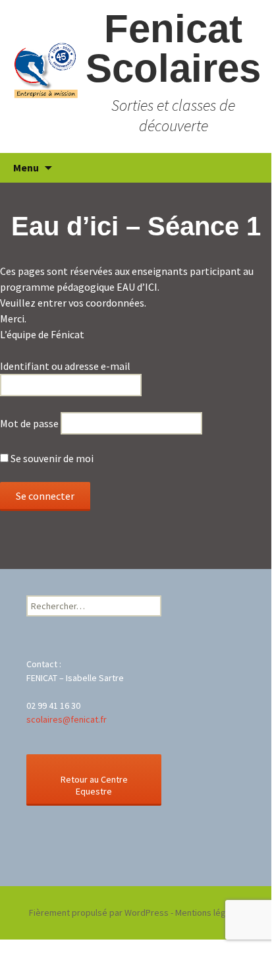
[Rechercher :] (247, 168)
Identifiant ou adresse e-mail (65, 366)
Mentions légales (208, 912)
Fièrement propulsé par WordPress (99, 912)
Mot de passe (29, 423)
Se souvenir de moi (51, 458)
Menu (26, 167)
